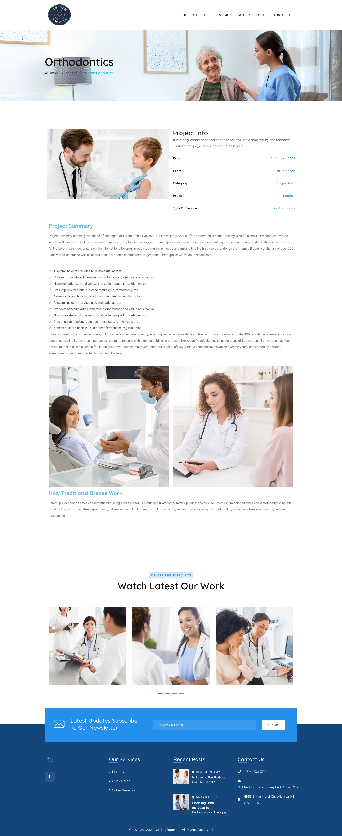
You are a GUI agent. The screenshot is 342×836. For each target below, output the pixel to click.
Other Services (123, 790)
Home (183, 15)
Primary (118, 772)
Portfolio (74, 73)
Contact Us (282, 15)
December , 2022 (208, 771)
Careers (262, 15)
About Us (199, 15)
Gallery (244, 15)
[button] (160, 693)
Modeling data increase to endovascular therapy (209, 807)
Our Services (222, 15)
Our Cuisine (121, 781)
